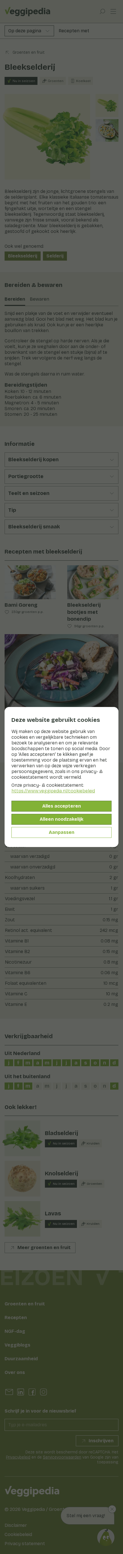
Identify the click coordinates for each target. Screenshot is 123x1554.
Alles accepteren (61, 806)
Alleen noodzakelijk (61, 819)
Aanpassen (61, 832)
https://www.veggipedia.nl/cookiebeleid (53, 791)
